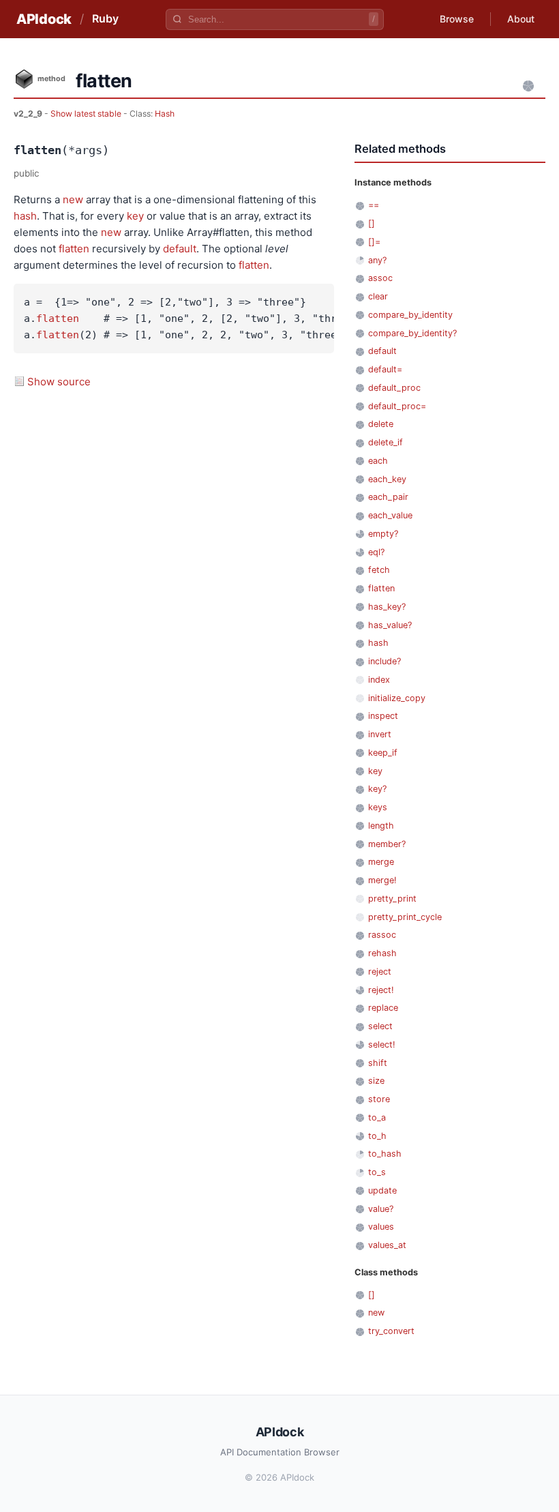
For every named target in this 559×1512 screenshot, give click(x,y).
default (179, 248)
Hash (165, 113)
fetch (379, 570)
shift (377, 1063)
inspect (383, 716)
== (373, 205)
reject (379, 971)
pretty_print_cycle (405, 917)
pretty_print (392, 898)
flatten (74, 248)
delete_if (385, 442)
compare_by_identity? (412, 333)
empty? (383, 534)
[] (371, 223)
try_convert (391, 1331)
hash (25, 215)
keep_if (382, 752)
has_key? (387, 607)
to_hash (385, 1153)
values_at (387, 1245)
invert (379, 734)
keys (377, 807)
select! (381, 1044)
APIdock (44, 19)
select (380, 1026)
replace (383, 1008)
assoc (380, 278)
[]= (374, 242)
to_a (377, 1117)
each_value (390, 515)
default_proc (394, 388)
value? (380, 1209)
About (520, 19)
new (73, 199)
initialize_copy (396, 698)
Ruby (105, 18)
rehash (382, 953)
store (379, 1099)
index (379, 680)
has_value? (390, 625)
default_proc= (397, 406)
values (381, 1226)
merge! (382, 880)
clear (378, 296)
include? (384, 661)
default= (385, 369)
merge (381, 862)
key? (377, 789)
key (135, 215)
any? (377, 260)
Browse (457, 19)
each (378, 461)
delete (380, 424)
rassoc (382, 935)
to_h (377, 1136)
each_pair (388, 497)
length (381, 825)
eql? (376, 552)
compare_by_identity (410, 315)
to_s (377, 1172)
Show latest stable (86, 113)
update (382, 1190)
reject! (381, 990)
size (376, 1081)
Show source (59, 381)
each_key (387, 479)
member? (387, 844)
